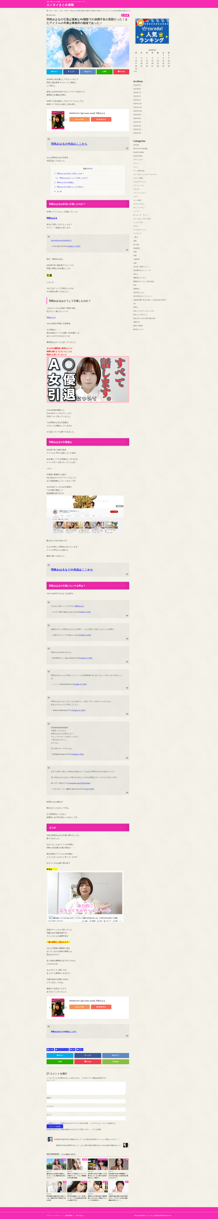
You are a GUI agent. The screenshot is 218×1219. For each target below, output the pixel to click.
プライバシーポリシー (54, 1215)
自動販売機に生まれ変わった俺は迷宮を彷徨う (150, 300)
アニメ (135, 167)
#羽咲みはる (79, 606)
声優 (134, 252)
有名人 (135, 274)
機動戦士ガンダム (139, 278)
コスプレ (136, 189)
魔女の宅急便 (138, 326)
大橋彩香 (136, 259)
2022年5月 (137, 129)
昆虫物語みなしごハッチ (142, 270)
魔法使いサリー (138, 329)
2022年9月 (137, 115)
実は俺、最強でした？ (141, 267)
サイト (49, 1115)
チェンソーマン (138, 207)
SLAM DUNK (137, 156)
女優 (73, 1049)
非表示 (89, 169)
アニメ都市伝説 (138, 171)
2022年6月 (137, 126)
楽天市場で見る (101, 119)
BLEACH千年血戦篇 (140, 148)
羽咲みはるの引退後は (64, 182)
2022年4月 (137, 133)
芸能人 (80, 1049)
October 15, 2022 (73, 246)
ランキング (137, 233)
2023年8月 (137, 89)
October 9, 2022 (84, 612)
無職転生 (136, 289)
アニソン (136, 163)
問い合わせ (80, 1215)
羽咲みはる (51, 317)
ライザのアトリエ (139, 230)
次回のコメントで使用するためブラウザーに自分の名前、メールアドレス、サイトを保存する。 (82, 1123)
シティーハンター (139, 193)
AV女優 (51, 1049)
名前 (49, 1098)
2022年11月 (137, 107)
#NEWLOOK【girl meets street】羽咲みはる (87, 113)
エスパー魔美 (138, 178)
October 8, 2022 (77, 754)
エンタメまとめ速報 (60, 4)
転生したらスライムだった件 (143, 311)
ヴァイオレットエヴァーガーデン (145, 174)
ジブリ (135, 196)
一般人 (135, 237)
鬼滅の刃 (136, 322)
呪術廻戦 (136, 248)
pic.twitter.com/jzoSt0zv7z (61, 240)
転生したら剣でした (140, 314)
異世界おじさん (138, 292)
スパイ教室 (137, 200)
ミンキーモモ (138, 222)
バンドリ (136, 211)
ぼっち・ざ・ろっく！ (141, 215)
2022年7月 (137, 122)
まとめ (58, 191)
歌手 (134, 285)
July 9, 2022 (89, 789)
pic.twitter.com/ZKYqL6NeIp (79, 783)
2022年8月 (137, 118)
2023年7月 (137, 92)
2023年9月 (137, 85)
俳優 (134, 241)
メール (50, 1106)
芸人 (134, 303)
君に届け (136, 244)
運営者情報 (68, 1215)
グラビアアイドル (62, 1049)
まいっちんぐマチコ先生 (142, 219)
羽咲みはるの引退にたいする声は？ (69, 187)
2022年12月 (137, 104)
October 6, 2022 (85, 635)
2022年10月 (137, 111)
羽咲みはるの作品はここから (69, 143)
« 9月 (135, 71)
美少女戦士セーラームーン (142, 296)
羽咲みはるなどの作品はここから (64, 1031)
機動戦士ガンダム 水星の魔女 (143, 281)
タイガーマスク (138, 204)
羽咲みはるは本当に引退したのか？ (69, 173)
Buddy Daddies (138, 152)
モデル (135, 226)
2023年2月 (137, 96)
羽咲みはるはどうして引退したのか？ (71, 178)
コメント (51, 1080)
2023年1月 (137, 100)
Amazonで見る (79, 119)
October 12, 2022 (85, 658)
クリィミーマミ (138, 185)
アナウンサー (138, 160)
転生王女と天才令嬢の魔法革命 (144, 318)
